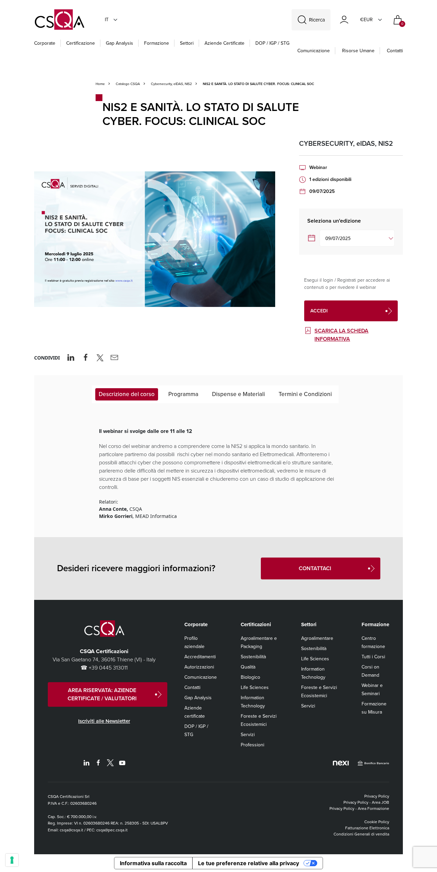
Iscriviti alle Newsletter (104, 721)
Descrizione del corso (127, 394)
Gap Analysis (119, 43)
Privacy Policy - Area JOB (366, 802)
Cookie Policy (376, 822)
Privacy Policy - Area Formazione (359, 808)
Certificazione (80, 43)
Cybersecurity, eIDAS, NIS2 (171, 83)
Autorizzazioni (199, 667)
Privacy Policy (376, 796)
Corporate (44, 43)
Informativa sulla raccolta (153, 863)
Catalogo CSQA (128, 83)
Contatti (395, 50)
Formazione (156, 43)
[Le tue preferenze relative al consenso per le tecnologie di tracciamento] (11, 860)
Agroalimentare (317, 638)
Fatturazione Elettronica (367, 828)
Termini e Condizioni (305, 394)
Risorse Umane (358, 50)
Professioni (252, 744)
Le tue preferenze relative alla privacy (248, 863)
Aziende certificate (224, 43)
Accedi (319, 310)
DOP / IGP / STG (272, 43)
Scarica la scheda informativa (341, 335)
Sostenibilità (253, 656)
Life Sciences (255, 687)
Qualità (248, 667)
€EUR (366, 19)
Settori (187, 43)
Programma (183, 394)
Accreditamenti (200, 656)
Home (100, 83)
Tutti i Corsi (373, 656)
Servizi (248, 734)
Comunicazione (313, 50)
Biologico (250, 677)
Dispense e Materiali (238, 394)
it (107, 19)
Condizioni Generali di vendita (361, 834)
